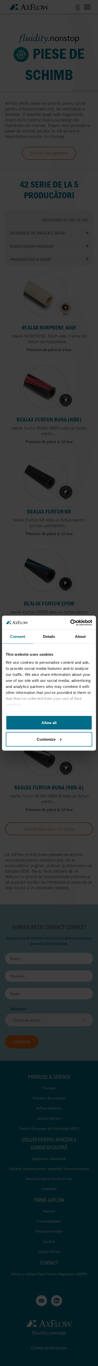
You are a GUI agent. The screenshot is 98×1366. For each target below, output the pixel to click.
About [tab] (80, 636)
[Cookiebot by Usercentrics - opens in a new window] (70, 622)
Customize (46, 739)
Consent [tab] (17, 636)
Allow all (49, 723)
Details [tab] (49, 636)
